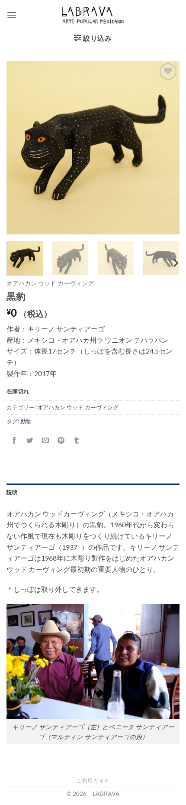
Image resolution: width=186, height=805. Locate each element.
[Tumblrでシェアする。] (77, 440)
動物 (26, 421)
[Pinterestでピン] (61, 440)
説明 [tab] (12, 492)
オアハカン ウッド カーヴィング (50, 283)
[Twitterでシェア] (30, 440)
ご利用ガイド (93, 780)
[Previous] (21, 147)
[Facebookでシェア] (14, 440)
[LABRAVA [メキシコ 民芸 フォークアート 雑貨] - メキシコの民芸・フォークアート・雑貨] (93, 14)
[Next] (165, 147)
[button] (11, 15)
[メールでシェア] (45, 440)
